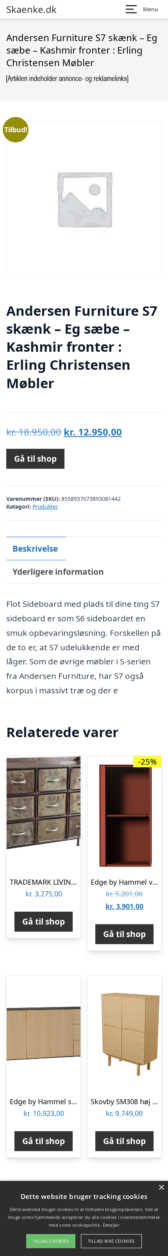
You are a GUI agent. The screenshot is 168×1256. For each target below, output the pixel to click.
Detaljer (111, 1225)
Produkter (45, 506)
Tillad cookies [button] (51, 1241)
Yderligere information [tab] (58, 571)
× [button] (161, 1188)
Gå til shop (35, 458)
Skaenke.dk (31, 9)
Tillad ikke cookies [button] (111, 1241)
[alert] (84, 1218)
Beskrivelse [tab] (35, 548)
